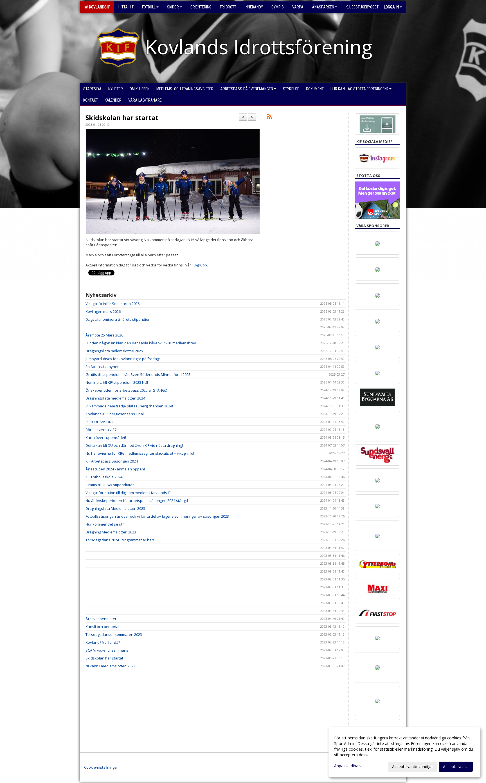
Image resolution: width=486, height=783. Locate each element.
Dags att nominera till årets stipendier (118, 319)
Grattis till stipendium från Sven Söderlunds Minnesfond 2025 (138, 374)
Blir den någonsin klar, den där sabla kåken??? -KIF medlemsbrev (141, 342)
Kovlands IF (98, 7)
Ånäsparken (323, 7)
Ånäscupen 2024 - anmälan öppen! (115, 469)
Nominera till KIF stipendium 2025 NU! (117, 382)
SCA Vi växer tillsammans (107, 650)
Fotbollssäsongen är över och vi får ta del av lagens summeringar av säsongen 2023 (157, 516)
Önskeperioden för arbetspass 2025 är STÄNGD (126, 390)
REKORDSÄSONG (100, 421)
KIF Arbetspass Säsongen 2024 (112, 461)
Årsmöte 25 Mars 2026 (104, 335)
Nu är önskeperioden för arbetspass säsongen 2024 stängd (137, 500)
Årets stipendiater (101, 618)
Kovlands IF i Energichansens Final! (115, 413)
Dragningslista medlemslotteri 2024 (115, 398)
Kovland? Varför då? (103, 642)
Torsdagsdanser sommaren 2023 (114, 634)
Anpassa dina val (349, 765)
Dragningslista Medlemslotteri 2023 (115, 508)
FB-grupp (199, 265)
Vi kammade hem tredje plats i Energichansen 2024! (129, 406)
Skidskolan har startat (122, 117)
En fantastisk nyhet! (102, 366)
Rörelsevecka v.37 (101, 429)
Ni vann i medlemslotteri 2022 (110, 665)
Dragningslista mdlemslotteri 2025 (114, 350)
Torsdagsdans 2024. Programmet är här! (120, 539)
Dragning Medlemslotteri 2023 (111, 532)
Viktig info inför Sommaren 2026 (113, 303)
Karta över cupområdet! (106, 437)
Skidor (173, 7)
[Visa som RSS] (269, 117)
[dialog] (404, 752)
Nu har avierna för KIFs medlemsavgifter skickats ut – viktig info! (140, 453)
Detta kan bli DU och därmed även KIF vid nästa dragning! (134, 445)
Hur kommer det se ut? (105, 524)
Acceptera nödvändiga (412, 766)
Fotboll (149, 7)
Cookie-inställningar (101, 767)
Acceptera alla (456, 766)
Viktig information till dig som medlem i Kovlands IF (128, 492)
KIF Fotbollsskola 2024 (104, 476)
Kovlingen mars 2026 (103, 311)
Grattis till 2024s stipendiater (110, 484)
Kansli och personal (102, 626)
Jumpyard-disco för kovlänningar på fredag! (123, 358)
